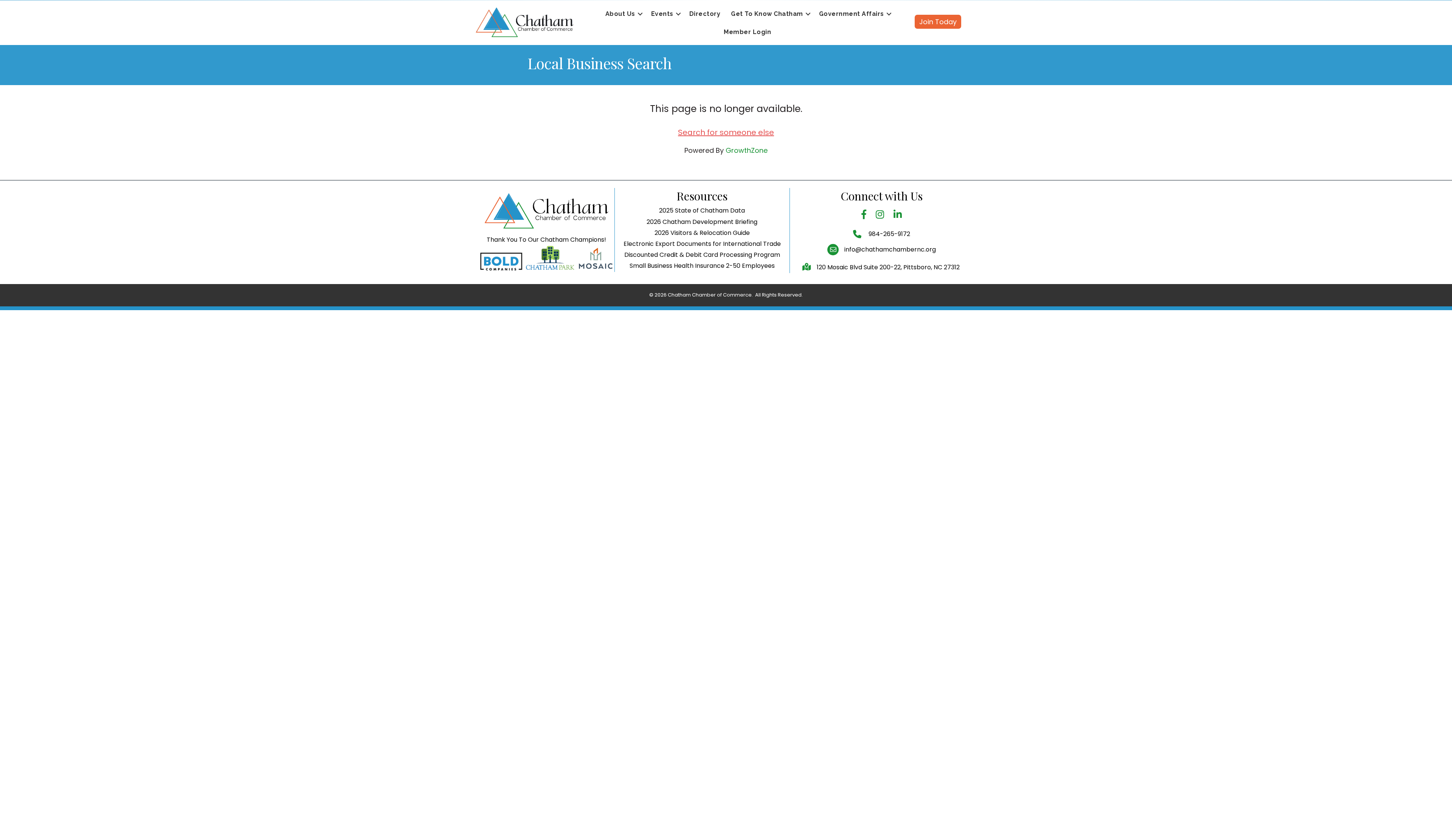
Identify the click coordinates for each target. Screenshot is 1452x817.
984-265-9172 (888, 234)
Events (662, 13)
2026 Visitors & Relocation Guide (702, 232)
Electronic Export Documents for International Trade (702, 243)
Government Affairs (851, 13)
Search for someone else (726, 132)
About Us (620, 13)
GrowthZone (747, 150)
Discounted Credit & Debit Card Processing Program (702, 254)
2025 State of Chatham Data (702, 210)
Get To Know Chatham (767, 13)
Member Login (747, 32)
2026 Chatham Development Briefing (702, 221)
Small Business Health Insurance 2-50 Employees (702, 265)
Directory (705, 13)
